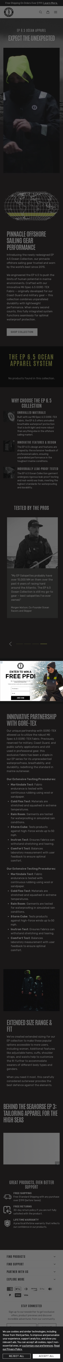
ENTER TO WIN (20, 698)
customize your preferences (37, 1345)
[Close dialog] (1, 662)
